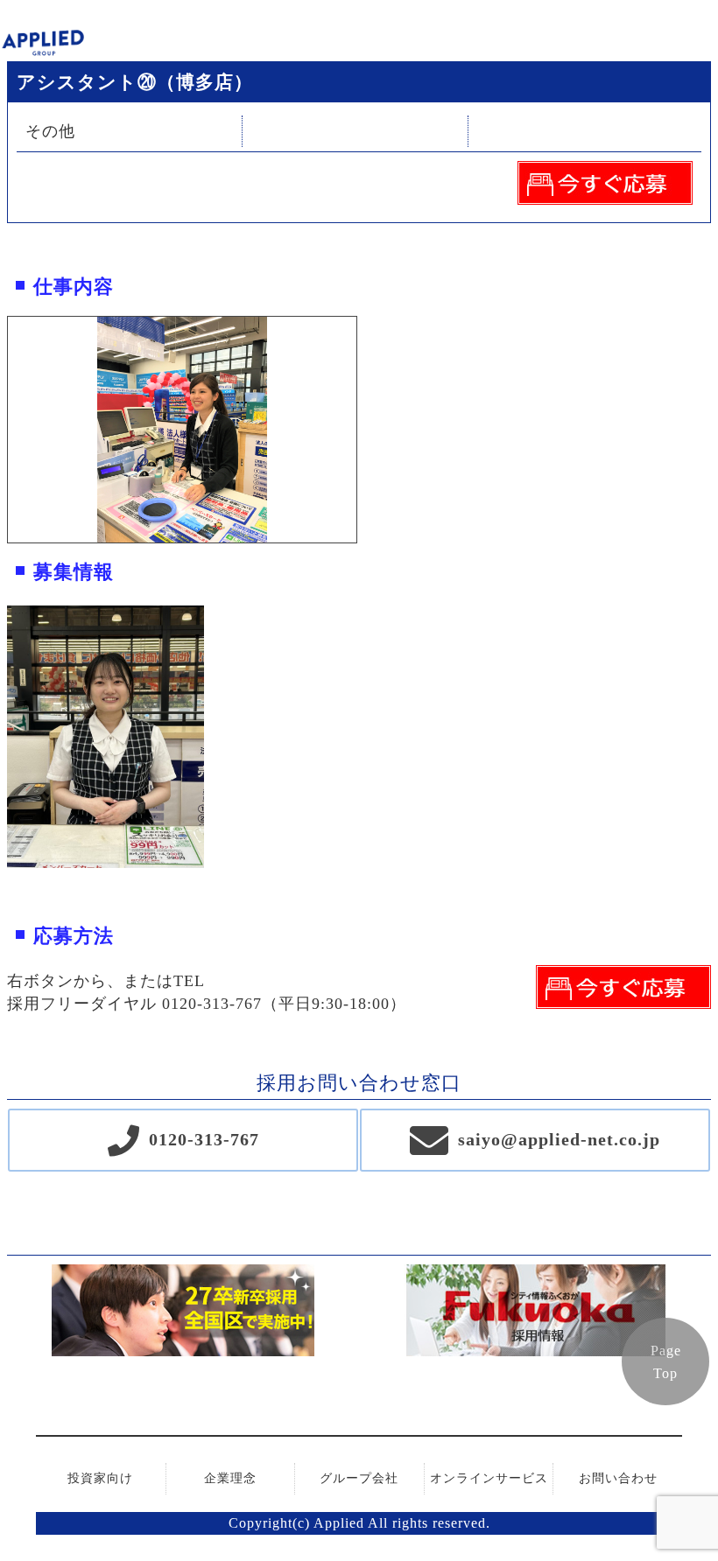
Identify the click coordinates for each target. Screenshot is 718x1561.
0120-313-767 (204, 1139)
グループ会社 (359, 1478)
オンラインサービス (489, 1478)
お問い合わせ (618, 1478)
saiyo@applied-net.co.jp (559, 1139)
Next (369, 429)
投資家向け (100, 1478)
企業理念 (230, 1478)
